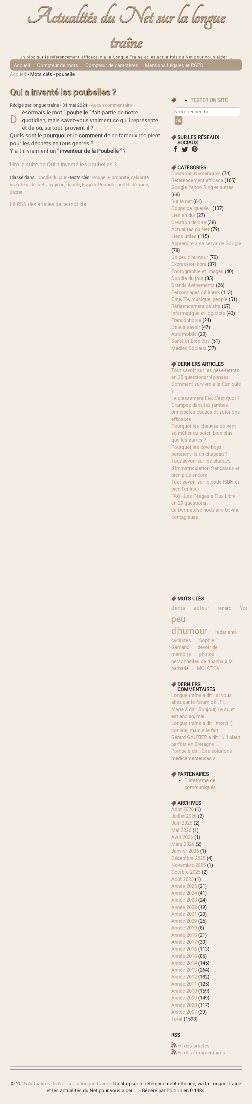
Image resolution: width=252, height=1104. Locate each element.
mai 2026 (181, 830)
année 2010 (184, 990)
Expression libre (188, 264)
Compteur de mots (57, 65)
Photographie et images (197, 271)
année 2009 (184, 997)
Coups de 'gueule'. (191, 208)
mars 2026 (182, 843)
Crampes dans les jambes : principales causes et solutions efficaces (205, 412)
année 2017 (184, 941)
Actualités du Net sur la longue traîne (126, 29)
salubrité (140, 177)
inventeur (19, 185)
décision (140, 185)
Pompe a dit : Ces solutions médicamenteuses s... (201, 754)
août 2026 (182, 809)
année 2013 (184, 969)
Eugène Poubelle (99, 185)
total (177, 1018)
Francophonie (186, 320)
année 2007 (184, 1011)
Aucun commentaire (111, 105)
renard (224, 608)
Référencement (72, 76)
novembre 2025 (188, 865)
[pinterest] (194, 151)
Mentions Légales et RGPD (174, 65)
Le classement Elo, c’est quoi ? (205, 398)
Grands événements (193, 285)
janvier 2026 (185, 850)
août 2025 (182, 879)
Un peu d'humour (189, 257)
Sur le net (181, 201)
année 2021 (184, 913)
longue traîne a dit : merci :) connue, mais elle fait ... (202, 726)
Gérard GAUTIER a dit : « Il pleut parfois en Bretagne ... (205, 740)
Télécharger (170, 76)
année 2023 (184, 899)
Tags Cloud (202, 76)
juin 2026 (181, 822)
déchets (39, 185)
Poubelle (101, 177)
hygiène (56, 185)
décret (16, 192)
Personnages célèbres (195, 292)
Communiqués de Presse (123, 76)
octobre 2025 (185, 871)
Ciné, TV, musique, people (199, 299)
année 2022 (184, 907)
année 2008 (184, 1004)
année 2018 (184, 935)
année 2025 (184, 886)
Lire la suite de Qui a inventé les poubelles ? (63, 164)
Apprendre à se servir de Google (206, 243)
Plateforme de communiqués (200, 783)
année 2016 (184, 948)
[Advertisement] (206, 553)
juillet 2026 (184, 816)
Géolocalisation (31, 76)
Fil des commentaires (201, 1052)
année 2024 (184, 892)
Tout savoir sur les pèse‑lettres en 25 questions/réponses (205, 373)
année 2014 (184, 962)
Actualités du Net (190, 229)
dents (178, 607)
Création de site (188, 222)
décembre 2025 (188, 858)
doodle (73, 185)
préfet (123, 185)
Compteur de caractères (111, 65)
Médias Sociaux (188, 348)
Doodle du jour (52, 177)
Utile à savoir (185, 327)
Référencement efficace (197, 180)
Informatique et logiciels (198, 313)
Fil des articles (194, 1045)
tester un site (209, 100)
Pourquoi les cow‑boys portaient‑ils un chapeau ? (199, 450)
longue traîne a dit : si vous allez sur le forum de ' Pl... (201, 698)
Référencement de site (195, 306)
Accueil (22, 65)
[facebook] (175, 151)
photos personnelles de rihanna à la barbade (202, 661)
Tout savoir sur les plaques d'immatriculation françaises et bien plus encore (205, 467)
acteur (201, 607)
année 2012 (184, 976)
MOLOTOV (208, 668)
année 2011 (184, 983)
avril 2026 (182, 837)
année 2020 (184, 920)
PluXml (174, 1090)
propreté (120, 177)
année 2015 (184, 956)
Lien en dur (183, 215)
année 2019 (184, 927)
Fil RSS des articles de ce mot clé (48, 204)
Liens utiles (184, 236)
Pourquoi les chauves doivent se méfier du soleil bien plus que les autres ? (203, 433)
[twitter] (185, 151)
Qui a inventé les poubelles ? (63, 92)
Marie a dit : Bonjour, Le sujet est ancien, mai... (203, 712)
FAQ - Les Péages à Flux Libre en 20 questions (203, 499)
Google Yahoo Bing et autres (202, 187)
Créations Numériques (196, 173)
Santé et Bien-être (190, 340)
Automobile (184, 334)
